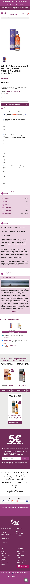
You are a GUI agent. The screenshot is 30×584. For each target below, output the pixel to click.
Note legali (3, 553)
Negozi (3, 564)
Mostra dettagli (7, 337)
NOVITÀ (20, 4)
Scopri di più (15, 311)
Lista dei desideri (21, 560)
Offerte (17, 531)
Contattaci (3, 561)
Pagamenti (3, 559)
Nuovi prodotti (19, 533)
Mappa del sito (4, 562)
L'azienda (3, 557)
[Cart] (27, 14)
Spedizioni (3, 552)
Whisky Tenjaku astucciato (10, 345)
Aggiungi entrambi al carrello (15, 332)
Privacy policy (11, 576)
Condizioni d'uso (5, 555)
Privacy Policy (18, 464)
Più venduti (19, 535)
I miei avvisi (20, 562)
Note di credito (20, 555)
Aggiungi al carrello (13, 104)
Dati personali (20, 551)
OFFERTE (14, 4)
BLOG (9, 4)
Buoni (18, 559)
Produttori (18, 537)
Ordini (18, 553)
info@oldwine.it (5, 543)
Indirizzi (19, 557)
